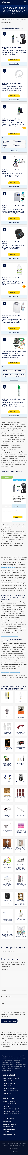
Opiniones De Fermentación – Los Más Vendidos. (20, 716)
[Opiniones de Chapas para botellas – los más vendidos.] (21, 726)
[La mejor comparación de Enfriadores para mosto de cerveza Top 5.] (21, 843)
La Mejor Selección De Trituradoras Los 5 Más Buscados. (7, 902)
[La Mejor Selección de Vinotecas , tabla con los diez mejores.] (21, 743)
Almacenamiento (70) (10, 1104)
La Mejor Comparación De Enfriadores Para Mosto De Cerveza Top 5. (20, 849)
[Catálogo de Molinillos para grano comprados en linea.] (21, 777)
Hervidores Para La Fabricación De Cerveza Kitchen (7, 732)
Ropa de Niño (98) (9, 1085)
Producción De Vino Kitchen (20, 700)
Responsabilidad (8, 1126)
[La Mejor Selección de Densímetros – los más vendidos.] (7, 930)
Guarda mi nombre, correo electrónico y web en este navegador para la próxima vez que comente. (13, 1014)
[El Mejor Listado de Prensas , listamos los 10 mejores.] (7, 777)
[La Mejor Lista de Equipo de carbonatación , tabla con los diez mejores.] (7, 710)
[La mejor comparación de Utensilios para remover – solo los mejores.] (21, 809)
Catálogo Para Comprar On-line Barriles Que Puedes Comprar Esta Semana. (20, 902)
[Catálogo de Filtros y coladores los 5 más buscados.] (7, 826)
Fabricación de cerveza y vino (8, 567)
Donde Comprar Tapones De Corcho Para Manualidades (7, 919)
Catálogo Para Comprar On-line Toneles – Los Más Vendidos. (7, 798)
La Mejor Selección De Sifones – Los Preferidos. (7, 815)
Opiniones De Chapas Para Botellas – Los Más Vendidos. (21, 732)
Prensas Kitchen (7, 781)
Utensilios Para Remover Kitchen (21, 814)
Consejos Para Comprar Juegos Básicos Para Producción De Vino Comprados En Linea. (21, 867)
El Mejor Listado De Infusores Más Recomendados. (7, 866)
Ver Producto (14, 59)
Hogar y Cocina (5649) (10, 1101)
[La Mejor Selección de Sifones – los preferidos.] (7, 809)
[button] (24, 2)
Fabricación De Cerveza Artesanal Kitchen (7, 748)
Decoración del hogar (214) (12, 1109)
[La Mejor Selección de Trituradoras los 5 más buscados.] (7, 896)
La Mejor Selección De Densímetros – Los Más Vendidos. (7, 935)
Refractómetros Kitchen (20, 764)
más (2, 569)
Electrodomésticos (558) (11, 1111)
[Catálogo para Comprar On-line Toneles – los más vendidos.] (7, 792)
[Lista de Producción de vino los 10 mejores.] (21, 695)
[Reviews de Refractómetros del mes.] (21, 759)
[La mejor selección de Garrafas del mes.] (21, 913)
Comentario (5, 969)
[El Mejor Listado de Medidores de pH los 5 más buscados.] (7, 695)
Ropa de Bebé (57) (9, 1080)
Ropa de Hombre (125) (11, 1091)
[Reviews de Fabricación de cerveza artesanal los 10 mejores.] (7, 743)
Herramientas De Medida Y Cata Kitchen (20, 797)
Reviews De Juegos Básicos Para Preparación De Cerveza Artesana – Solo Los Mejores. (7, 766)
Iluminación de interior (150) (12, 1114)
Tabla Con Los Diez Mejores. (7, 715)
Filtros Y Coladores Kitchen (7, 831)
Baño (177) (7, 1106)
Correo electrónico (7, 997)
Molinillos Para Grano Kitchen (21, 782)
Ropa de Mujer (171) (10, 1088)
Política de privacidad (9, 1129)
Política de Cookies (9, 1134)
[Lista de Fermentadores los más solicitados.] (7, 843)
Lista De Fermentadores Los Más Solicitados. (7, 849)
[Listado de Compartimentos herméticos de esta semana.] (7, 879)
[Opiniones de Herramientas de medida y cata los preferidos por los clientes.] (21, 792)
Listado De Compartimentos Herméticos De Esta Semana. (7, 885)
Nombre (4, 990)
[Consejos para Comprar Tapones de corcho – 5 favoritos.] (7, 913)
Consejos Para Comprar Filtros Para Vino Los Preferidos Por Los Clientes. (21, 885)
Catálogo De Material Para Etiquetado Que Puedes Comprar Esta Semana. (21, 832)
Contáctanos (7, 1121)
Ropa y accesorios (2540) (11, 1078)
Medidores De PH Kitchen (7, 700)
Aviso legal (6, 1131)
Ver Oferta (18, 517)
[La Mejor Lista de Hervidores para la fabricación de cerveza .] (7, 726)
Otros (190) (7, 1093)
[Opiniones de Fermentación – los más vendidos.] (21, 710)
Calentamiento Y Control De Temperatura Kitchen (21, 935)
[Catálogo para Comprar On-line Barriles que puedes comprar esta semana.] (21, 896)
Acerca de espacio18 (9, 1124)
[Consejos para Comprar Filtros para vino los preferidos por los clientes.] (21, 879)
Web (2, 1003)
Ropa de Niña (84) (9, 1083)
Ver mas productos (6, 477)
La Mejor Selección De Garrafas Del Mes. (21, 918)
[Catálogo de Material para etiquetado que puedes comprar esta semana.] (21, 826)
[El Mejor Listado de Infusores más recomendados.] (7, 860)
